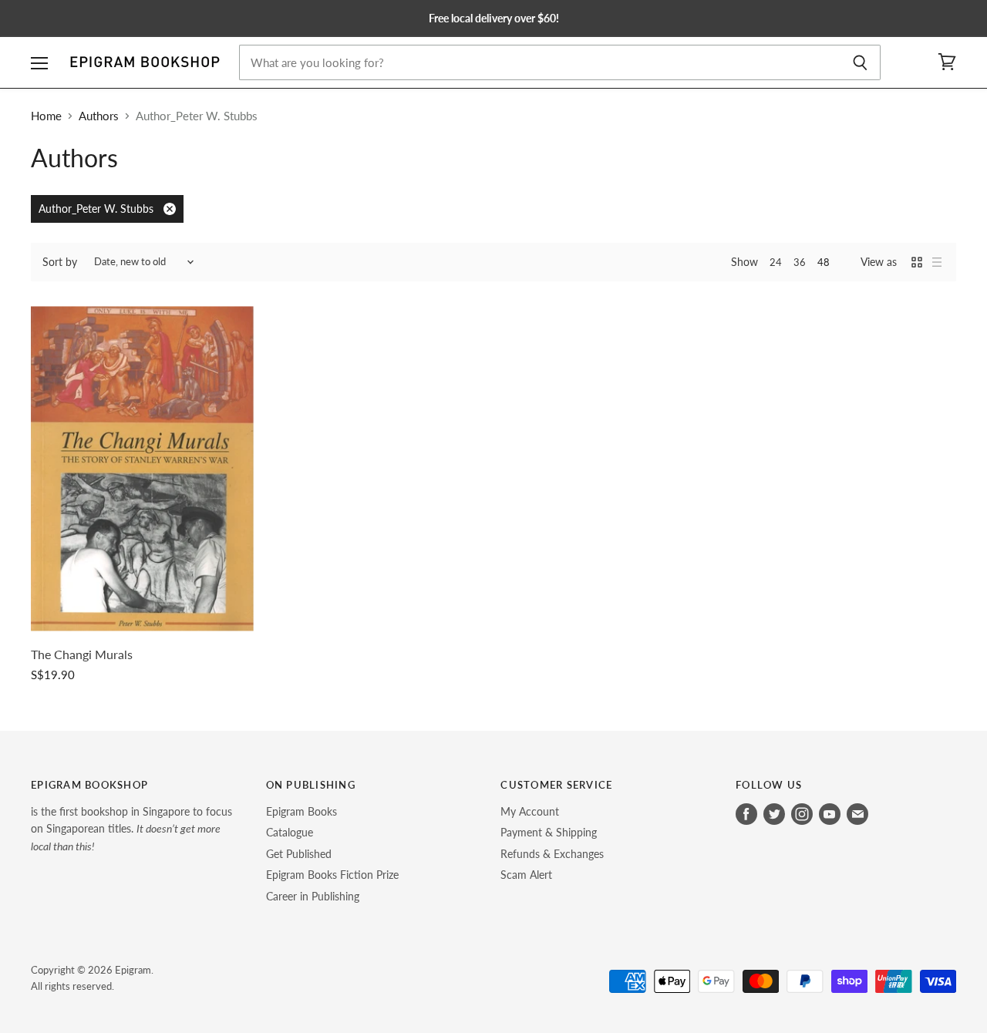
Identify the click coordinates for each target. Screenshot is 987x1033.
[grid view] (917, 262)
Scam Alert (526, 874)
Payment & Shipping (548, 832)
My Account (529, 811)
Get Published (299, 853)
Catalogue (289, 832)
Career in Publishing (312, 896)
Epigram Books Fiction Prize (332, 874)
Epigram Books (301, 811)
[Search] (860, 62)
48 (823, 262)
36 (799, 262)
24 (776, 262)
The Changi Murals (82, 654)
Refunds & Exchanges (552, 853)
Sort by (59, 262)
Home (46, 116)
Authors (99, 116)
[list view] (937, 262)
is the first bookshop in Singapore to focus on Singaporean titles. (131, 829)
